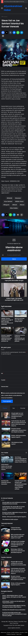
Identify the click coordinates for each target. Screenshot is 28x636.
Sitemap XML (4, 621)
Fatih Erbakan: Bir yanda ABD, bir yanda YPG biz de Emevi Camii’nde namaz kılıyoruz (18, 423)
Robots (16, 621)
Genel (6, 227)
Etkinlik (10, 198)
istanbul (18, 198)
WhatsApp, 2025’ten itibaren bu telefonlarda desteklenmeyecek (18, 550)
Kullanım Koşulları (11, 634)
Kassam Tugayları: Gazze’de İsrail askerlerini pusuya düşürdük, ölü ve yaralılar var (6, 338)
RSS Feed (11, 621)
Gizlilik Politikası (15, 632)
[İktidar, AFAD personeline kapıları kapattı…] (6, 438)
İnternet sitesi (4, 386)
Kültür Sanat (19, 201)
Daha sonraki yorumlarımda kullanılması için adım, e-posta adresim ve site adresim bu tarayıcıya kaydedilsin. (13, 395)
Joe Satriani (8, 201)
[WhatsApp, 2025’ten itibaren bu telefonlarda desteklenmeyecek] (5, 551)
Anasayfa (5, 16)
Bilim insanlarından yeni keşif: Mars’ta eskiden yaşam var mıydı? (17, 536)
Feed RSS (21, 621)
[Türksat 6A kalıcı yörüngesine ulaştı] (5, 530)
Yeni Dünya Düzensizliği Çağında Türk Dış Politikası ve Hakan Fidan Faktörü (21, 459)
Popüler (5, 408)
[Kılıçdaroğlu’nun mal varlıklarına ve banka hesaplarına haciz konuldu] (6, 415)
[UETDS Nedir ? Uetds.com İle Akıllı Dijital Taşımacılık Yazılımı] (7, 459)
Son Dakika (14, 208)
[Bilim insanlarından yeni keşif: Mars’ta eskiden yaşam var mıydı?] (5, 537)
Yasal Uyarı (19, 634)
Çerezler (22, 632)
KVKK (26, 632)
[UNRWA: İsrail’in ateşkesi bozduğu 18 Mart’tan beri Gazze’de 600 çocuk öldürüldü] (7, 313)
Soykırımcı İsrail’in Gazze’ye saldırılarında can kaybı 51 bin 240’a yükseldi (20, 338)
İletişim (8, 632)
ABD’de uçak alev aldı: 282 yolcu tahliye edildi (19, 320)
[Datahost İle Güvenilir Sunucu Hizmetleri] (7, 476)
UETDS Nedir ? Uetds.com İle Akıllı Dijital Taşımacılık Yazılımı (6, 467)
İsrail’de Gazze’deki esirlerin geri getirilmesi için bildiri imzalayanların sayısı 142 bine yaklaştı (21, 485)
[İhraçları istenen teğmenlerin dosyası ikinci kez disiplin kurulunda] (6, 431)
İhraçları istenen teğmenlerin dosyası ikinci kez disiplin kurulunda (18, 430)
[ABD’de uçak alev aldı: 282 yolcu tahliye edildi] (21, 313)
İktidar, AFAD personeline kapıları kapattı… (18, 436)
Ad (2, 373)
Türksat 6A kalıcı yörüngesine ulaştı (16, 528)
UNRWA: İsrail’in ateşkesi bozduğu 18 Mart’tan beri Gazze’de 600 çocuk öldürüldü (7, 321)
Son (14, 408)
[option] (14, 227)
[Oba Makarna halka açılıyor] (6, 444)
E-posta (3, 380)
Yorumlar (22, 408)
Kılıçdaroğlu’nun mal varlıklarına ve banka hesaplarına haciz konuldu (17, 415)
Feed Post (15, 623)
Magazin (6, 205)
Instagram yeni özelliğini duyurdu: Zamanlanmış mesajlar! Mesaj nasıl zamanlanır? (18, 544)
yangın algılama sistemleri (14, 627)
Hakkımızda (3, 632)
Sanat (22, 205)
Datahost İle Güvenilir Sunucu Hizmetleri (13, 230)
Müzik (15, 205)
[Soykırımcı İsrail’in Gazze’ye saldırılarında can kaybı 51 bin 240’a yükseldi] (21, 330)
